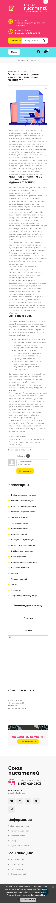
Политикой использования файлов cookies (26, 895)
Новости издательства (23, 512)
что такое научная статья (27, 442)
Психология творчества (23, 545)
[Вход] (28, 456)
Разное (23, 436)
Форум (13, 841)
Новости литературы (22, 500)
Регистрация (16, 864)
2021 (19, 72)
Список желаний (18, 874)
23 (32, 72)
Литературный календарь (24, 562)
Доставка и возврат (20, 826)
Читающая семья (19, 523)
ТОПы (14, 584)
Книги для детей (19, 534)
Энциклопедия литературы (24, 596)
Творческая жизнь (20, 517)
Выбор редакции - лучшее (23, 495)
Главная (21, 60)
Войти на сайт (17, 859)
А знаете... (16, 590)
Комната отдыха (20, 568)
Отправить (25, 471)
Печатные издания (19, 831)
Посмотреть (26, 741)
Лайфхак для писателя (22, 551)
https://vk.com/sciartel (21, 157)
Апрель (26, 72)
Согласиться (28, 900)
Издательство (17, 836)
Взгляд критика (19, 556)
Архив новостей (19, 579)
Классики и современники (23, 506)
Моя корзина (16, 869)
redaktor (40, 439)
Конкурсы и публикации (22, 540)
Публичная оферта (19, 845)
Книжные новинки (19, 528)
